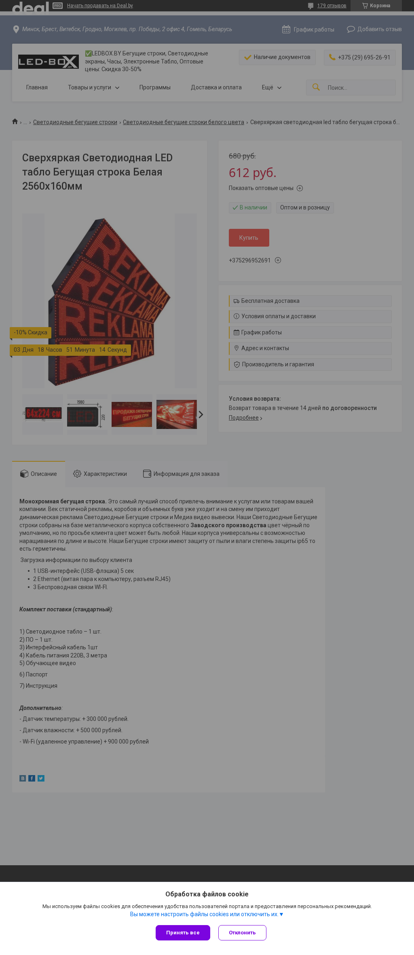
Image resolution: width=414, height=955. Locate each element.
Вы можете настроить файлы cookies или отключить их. (204, 914)
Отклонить (242, 933)
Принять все (183, 933)
